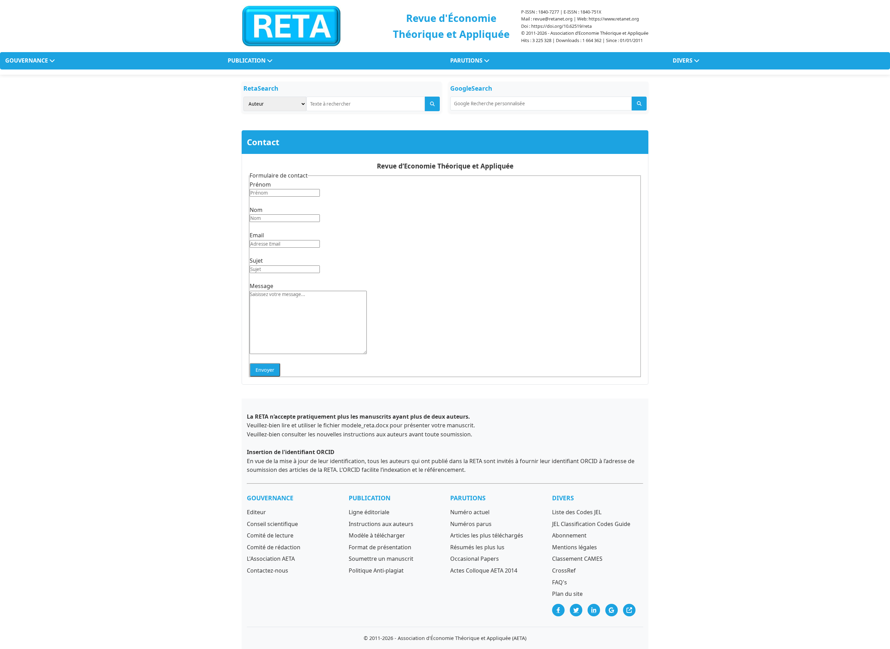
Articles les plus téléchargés (486, 535)
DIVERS (683, 60)
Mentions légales (574, 547)
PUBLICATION (247, 60)
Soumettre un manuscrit (381, 558)
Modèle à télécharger (377, 535)
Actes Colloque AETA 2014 (483, 570)
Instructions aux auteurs (381, 524)
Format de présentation (380, 547)
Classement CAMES (577, 558)
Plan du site (567, 594)
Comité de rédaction (273, 547)
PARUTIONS (467, 60)
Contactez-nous (267, 570)
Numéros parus (471, 524)
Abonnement (569, 535)
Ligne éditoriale (369, 512)
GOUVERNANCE (27, 60)
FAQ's (559, 582)
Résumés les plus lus (477, 547)
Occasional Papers (474, 558)
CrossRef (564, 570)
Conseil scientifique (272, 524)
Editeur (256, 512)
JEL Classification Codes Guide (591, 524)
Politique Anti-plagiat (376, 570)
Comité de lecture (270, 535)
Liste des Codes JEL (576, 512)
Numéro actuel (470, 512)
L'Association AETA (271, 558)
